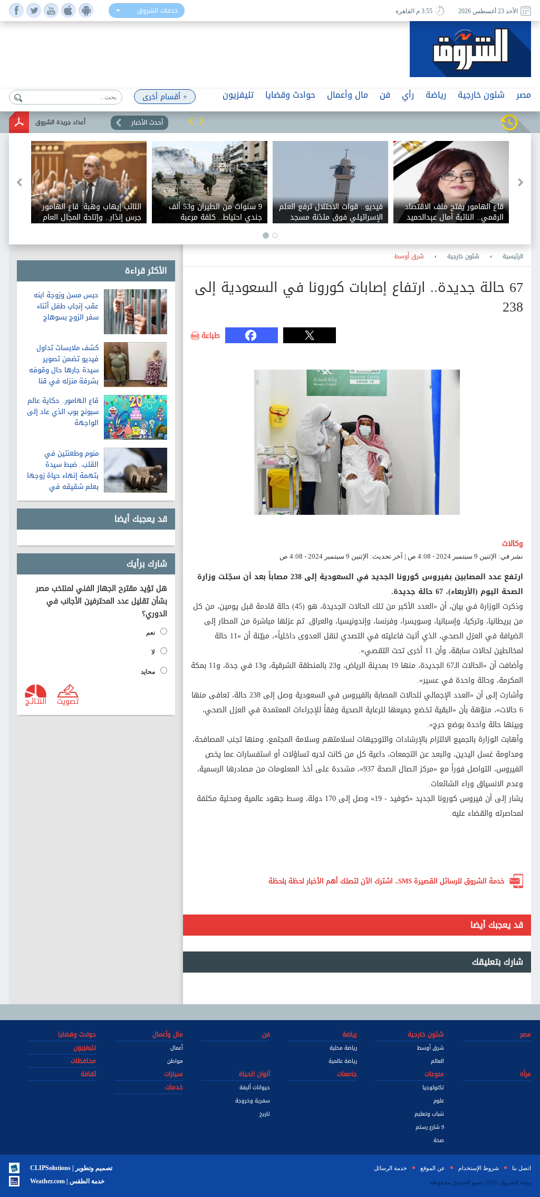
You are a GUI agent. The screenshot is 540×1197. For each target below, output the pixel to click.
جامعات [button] (347, 1074)
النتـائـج (35, 700)
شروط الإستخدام (478, 1168)
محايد (148, 671)
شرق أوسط (409, 256)
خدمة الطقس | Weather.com (67, 1181)
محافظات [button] (83, 1061)
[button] (191, 121)
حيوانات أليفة (254, 1087)
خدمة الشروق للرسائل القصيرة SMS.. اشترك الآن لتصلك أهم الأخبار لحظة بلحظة (386, 881)
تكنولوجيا (433, 1087)
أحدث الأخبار (147, 122)
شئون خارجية (463, 256)
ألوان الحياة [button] (254, 1074)
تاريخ (264, 1114)
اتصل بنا (521, 1168)
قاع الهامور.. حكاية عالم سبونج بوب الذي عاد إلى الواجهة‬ (63, 411)
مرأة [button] (525, 1074)
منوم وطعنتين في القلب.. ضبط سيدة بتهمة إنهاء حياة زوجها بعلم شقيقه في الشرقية (63, 475)
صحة (438, 1140)
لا (153, 652)
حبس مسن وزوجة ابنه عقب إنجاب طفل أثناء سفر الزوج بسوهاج (66, 306)
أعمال (176, 1048)
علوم (438, 1101)
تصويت (68, 700)
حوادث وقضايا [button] (290, 95)
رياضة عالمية (343, 1061)
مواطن (175, 1061)
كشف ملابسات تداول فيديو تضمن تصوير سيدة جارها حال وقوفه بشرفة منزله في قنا (64, 364)
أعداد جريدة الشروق (60, 122)
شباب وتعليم (429, 1114)
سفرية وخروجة (252, 1101)
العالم (437, 1061)
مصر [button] (523, 95)
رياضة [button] (436, 95)
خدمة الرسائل (390, 1168)
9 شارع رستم (430, 1127)
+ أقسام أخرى (164, 97)
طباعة (210, 336)
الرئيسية (513, 256)
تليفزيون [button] (238, 95)
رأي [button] (408, 95)
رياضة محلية (343, 1048)
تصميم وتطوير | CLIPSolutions (71, 1168)
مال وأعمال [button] (347, 95)
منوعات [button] (434, 1074)
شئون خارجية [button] (481, 95)
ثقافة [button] (88, 1074)
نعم (150, 632)
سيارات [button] (173, 1074)
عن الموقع (432, 1168)
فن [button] (385, 95)
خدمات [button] (174, 1087)
